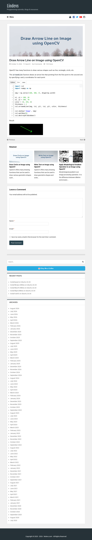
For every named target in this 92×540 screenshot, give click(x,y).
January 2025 (15, 364)
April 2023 (13, 425)
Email (11, 229)
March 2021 (14, 497)
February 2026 (15, 326)
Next (81, 140)
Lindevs (13, 5)
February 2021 (15, 500)
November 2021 (15, 474)
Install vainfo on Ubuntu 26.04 (20, 294)
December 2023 (15, 401)
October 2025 (15, 337)
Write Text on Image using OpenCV (44, 166)
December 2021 (15, 471)
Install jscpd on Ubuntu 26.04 (20, 282)
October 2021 (15, 477)
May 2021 (13, 491)
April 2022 (13, 459)
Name (11, 221)
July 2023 (13, 416)
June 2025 (14, 349)
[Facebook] (74, 17)
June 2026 (14, 314)
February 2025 (15, 361)
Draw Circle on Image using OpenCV (19, 166)
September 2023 (16, 410)
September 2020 (16, 515)
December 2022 (15, 436)
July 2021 (13, 486)
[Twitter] (77, 17)
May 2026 (13, 317)
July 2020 (13, 520)
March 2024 (14, 393)
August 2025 (14, 343)
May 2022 (13, 456)
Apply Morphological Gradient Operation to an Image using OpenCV (70, 167)
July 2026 (13, 311)
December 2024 (15, 366)
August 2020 (14, 517)
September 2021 (16, 480)
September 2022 (16, 445)
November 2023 (15, 404)
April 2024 (13, 390)
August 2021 (14, 483)
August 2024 (14, 378)
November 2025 (15, 335)
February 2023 (15, 430)
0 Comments (38, 64)
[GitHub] (84, 17)
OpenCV (28, 64)
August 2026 (14, 308)
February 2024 (15, 395)
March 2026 (14, 323)
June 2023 (14, 419)
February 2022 (15, 465)
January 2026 (15, 329)
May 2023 (13, 422)
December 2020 (15, 506)
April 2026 (13, 320)
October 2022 (15, 442)
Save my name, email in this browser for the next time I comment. (33, 237)
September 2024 (16, 375)
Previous (12, 140)
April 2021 (13, 494)
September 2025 (16, 340)
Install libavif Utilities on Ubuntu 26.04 (23, 288)
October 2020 (15, 512)
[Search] (83, 262)
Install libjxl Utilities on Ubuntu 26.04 (22, 291)
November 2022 (15, 439)
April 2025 (13, 355)
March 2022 (14, 462)
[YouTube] (81, 17)
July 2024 (13, 381)
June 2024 (14, 384)
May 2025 (13, 352)
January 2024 (15, 398)
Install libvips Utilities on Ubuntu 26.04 (23, 285)
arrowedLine (18, 75)
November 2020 (15, 509)
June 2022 (14, 454)
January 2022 (15, 468)
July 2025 (13, 346)
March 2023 (14, 427)
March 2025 (14, 358)
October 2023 (15, 407)
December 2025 (15, 332)
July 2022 (13, 451)
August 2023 (14, 413)
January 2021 (15, 503)
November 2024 (15, 369)
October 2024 (15, 372)
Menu (12, 17)
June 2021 (14, 488)
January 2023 (15, 433)
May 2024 (13, 387)
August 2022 (14, 448)
